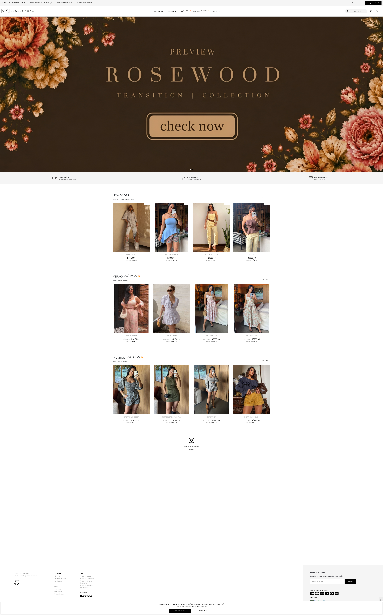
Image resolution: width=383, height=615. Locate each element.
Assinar (350, 582)
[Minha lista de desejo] (371, 11)
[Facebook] (18, 584)
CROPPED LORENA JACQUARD (131, 417)
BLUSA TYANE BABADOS (251, 417)
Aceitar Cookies (180, 611)
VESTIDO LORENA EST (251, 255)
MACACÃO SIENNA (171, 255)
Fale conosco (356, 3)
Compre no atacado (373, 3)
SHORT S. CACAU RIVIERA (251, 336)
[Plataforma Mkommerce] (86, 596)
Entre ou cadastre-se (341, 3)
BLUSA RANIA (211, 255)
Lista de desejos (59, 594)
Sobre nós (57, 576)
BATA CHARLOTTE (131, 336)
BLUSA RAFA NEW (131, 255)
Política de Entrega (85, 576)
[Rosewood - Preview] (191, 94)
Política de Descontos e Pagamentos (87, 586)
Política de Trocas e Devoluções (86, 582)
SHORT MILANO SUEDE (211, 417)
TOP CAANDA (171, 417)
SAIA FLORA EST (171, 336)
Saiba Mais (203, 611)
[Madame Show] (17, 11)
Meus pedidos (58, 591)
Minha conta (57, 589)
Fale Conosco (58, 581)
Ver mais (265, 198)
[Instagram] (15, 584)
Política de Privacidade (87, 579)
